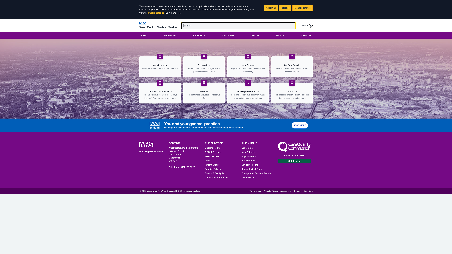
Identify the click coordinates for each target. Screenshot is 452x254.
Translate (303, 25)
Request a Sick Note (252, 169)
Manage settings (302, 8)
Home (144, 35)
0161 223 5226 (187, 167)
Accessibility (286, 191)
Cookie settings (156, 13)
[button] (160, 65)
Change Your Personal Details (256, 173)
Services (255, 35)
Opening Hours (212, 148)
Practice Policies (213, 169)
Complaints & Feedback (217, 177)
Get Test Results (250, 165)
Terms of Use (255, 191)
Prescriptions (199, 35)
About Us (280, 35)
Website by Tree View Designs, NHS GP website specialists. (173, 191)
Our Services (248, 177)
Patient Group (212, 165)
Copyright (308, 191)
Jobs (207, 160)
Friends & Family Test (215, 173)
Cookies (297, 191)
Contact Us (306, 35)
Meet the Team (212, 156)
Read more (300, 125)
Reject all (285, 8)
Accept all (271, 8)
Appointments (170, 35)
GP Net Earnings (213, 152)
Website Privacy (271, 191)
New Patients (228, 35)
